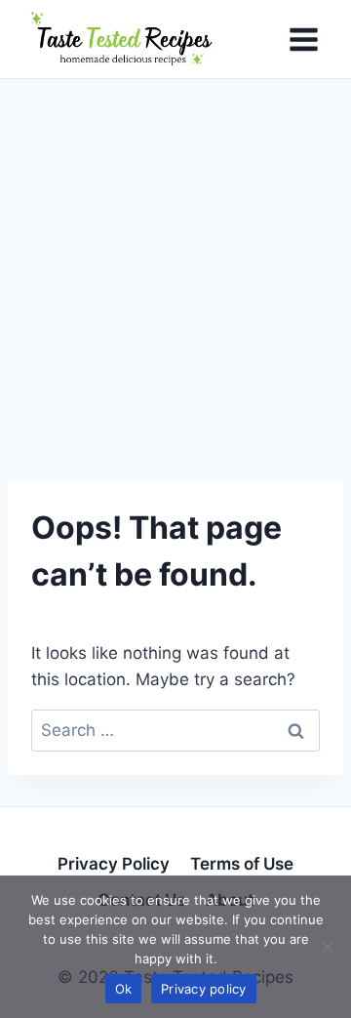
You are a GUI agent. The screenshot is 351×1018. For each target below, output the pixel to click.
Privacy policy (204, 989)
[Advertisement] (175, 264)
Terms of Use (241, 864)
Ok (124, 989)
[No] (326, 947)
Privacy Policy (114, 864)
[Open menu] (303, 39)
